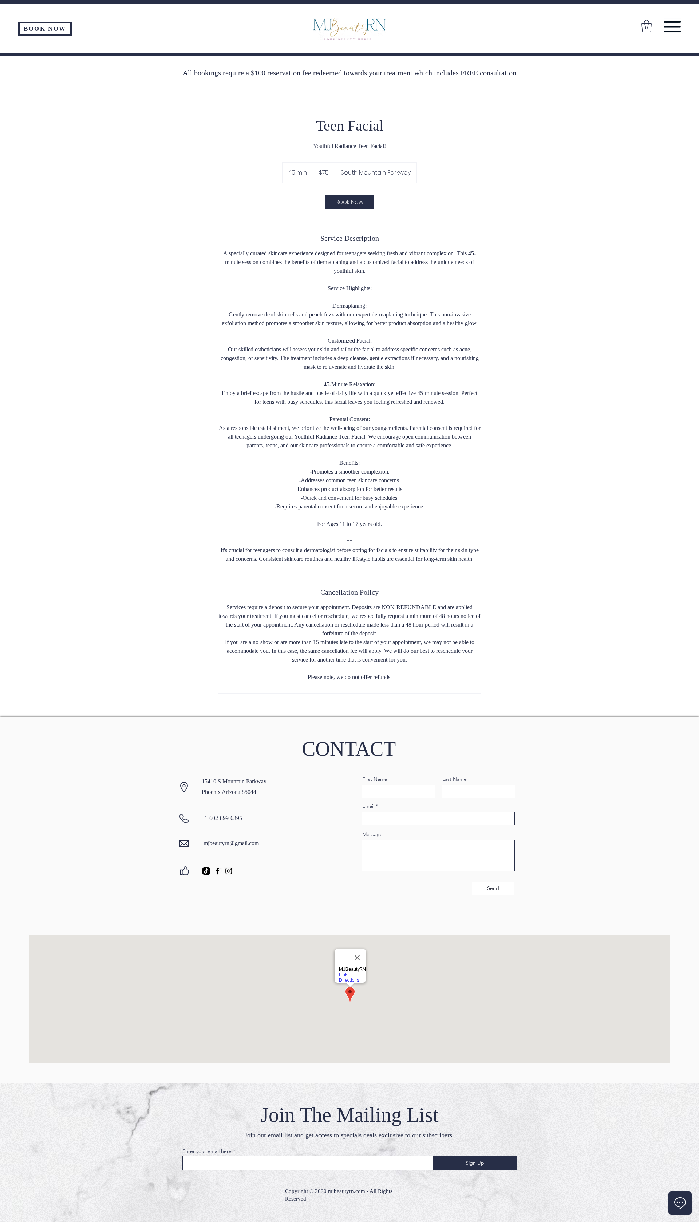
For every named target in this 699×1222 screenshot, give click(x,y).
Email (368, 805)
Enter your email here (207, 1151)
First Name (374, 779)
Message (372, 834)
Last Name (454, 779)
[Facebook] (217, 871)
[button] (672, 26)
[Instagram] (228, 871)
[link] (349, 202)
